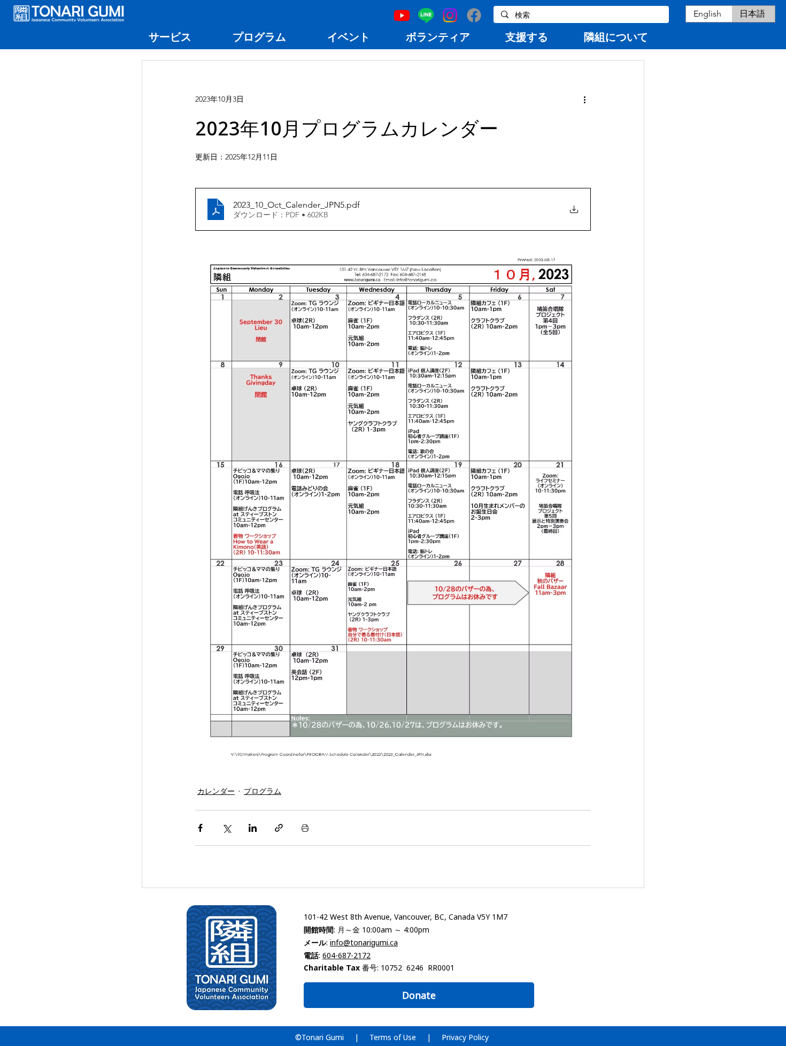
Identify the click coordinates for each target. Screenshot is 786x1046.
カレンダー (216, 791)
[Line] (426, 15)
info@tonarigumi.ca (364, 942)
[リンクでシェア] (279, 828)
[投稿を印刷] (305, 828)
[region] (170, 37)
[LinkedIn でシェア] (253, 828)
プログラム (262, 791)
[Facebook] (474, 15)
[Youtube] (401, 15)
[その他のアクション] (584, 99)
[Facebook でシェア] (200, 828)
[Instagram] (450, 15)
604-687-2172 (346, 955)
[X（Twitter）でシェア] (226, 828)
